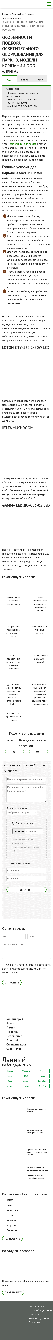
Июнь (42, 1076)
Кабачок (11, 1220)
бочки (10, 1023)
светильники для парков (23, 143)
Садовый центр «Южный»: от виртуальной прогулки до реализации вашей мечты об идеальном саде (40, 694)
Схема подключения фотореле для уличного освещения (13, 662)
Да (14, 751)
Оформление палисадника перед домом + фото (13, 631)
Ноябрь (26, 1086)
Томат (10, 1199)
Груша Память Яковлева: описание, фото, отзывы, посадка (37, 1152)
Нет (38, 751)
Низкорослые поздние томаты (36, 1110)
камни (11, 1027)
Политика (35, 1322)
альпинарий (15, 1019)
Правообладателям (41, 1310)
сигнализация (16, 1044)
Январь (10, 1071)
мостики (12, 1032)
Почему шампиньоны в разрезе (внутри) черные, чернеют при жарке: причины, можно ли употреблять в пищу (38, 1172)
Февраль (26, 1071)
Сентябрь (42, 1081)
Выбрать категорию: (17, 808)
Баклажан (12, 1230)
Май (26, 1076)
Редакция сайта (38, 1306)
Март (42, 1071)
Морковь (11, 1225)
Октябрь (9, 1086)
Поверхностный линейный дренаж (39, 629)
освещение (14, 1036)
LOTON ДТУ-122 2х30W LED (21, 99)
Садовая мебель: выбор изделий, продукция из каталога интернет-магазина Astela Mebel (13, 694)
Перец (10, 1215)
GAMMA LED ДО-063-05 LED (21, 106)
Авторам (34, 1314)
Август (26, 1081)
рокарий (12, 1040)
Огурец (10, 1205)
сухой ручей (14, 1049)
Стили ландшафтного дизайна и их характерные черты (40, 604)
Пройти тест (13, 1292)
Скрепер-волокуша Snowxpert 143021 (35, 1131)
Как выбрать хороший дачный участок (13, 716)
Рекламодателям (39, 1318)
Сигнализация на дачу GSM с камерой (40, 658)
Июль (10, 1081)
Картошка (12, 1210)
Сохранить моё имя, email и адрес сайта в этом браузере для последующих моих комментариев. (26, 968)
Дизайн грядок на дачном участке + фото (13, 600)
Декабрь (42, 1086)
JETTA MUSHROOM (16, 102)
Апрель (10, 1076)
